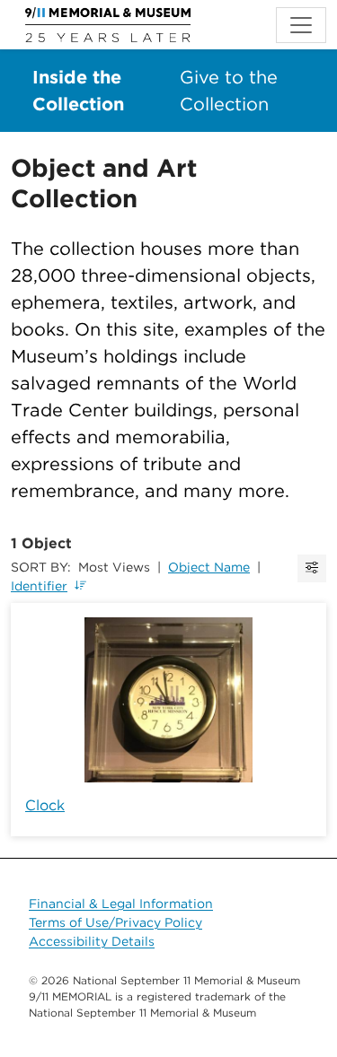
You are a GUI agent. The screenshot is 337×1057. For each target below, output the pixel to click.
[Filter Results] (311, 568)
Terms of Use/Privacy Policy (115, 922)
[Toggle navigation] (301, 25)
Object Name (209, 567)
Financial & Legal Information (121, 903)
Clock (45, 805)
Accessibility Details (92, 941)
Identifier (39, 586)
